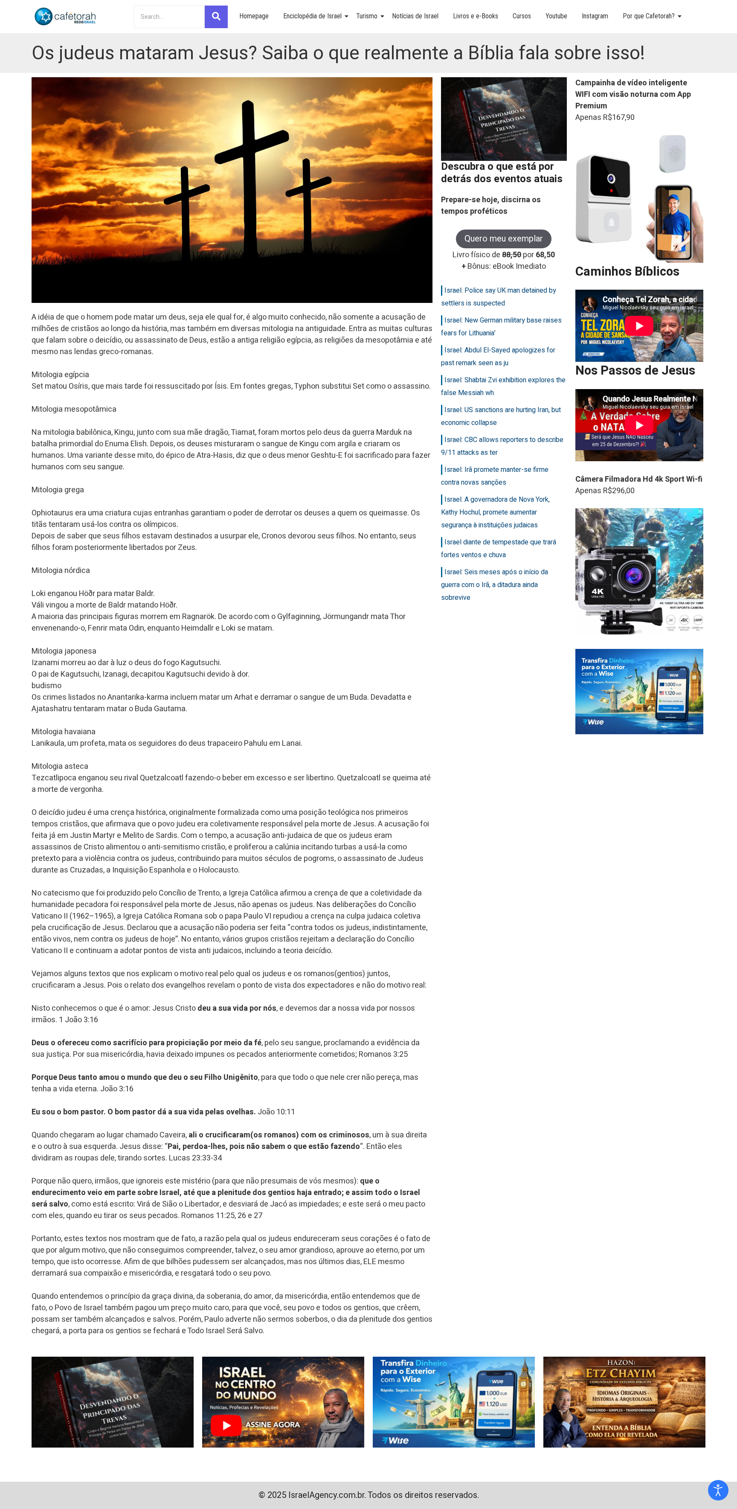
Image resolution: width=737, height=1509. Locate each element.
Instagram (595, 16)
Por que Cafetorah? (649, 16)
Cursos (522, 16)
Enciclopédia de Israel (312, 16)
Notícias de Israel (415, 16)
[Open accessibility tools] (718, 1490)
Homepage (254, 16)
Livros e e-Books (475, 16)
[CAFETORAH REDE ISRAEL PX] (66, 16)
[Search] (216, 17)
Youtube (556, 16)
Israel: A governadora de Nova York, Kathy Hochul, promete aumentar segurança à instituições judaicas (495, 512)
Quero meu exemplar (503, 239)
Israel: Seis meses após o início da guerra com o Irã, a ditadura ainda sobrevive (494, 585)
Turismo (366, 16)
